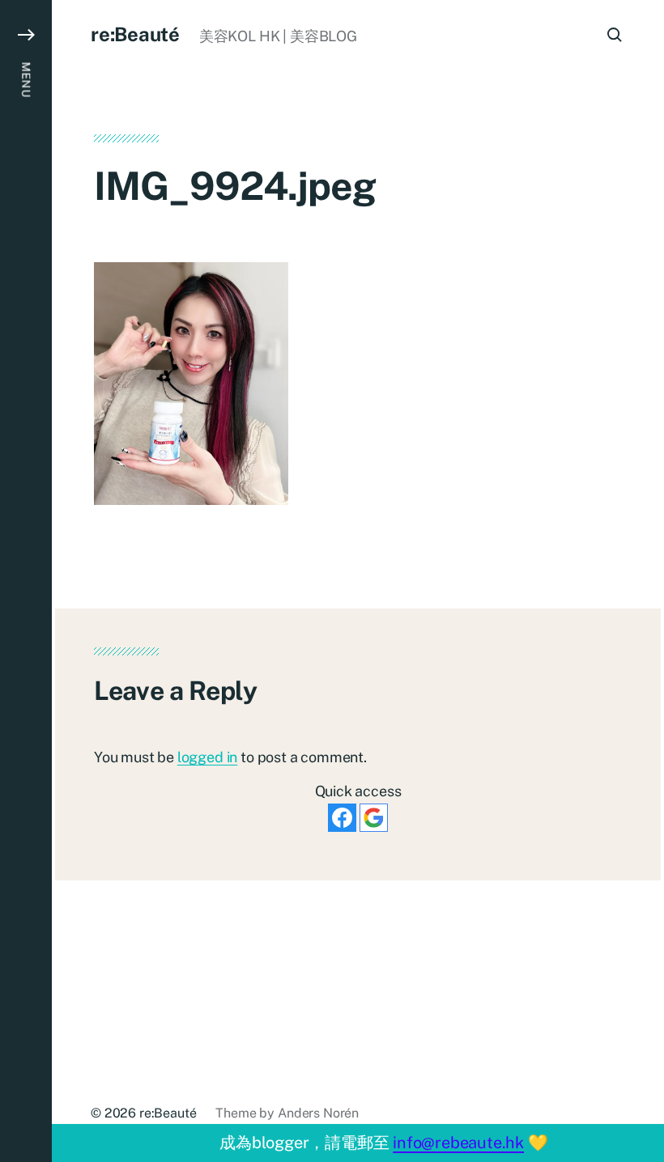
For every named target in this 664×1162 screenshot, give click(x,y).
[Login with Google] (374, 818)
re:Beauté (135, 34)
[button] (26, 581)
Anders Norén (318, 1113)
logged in (207, 757)
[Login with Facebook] (342, 818)
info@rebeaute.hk (458, 1142)
